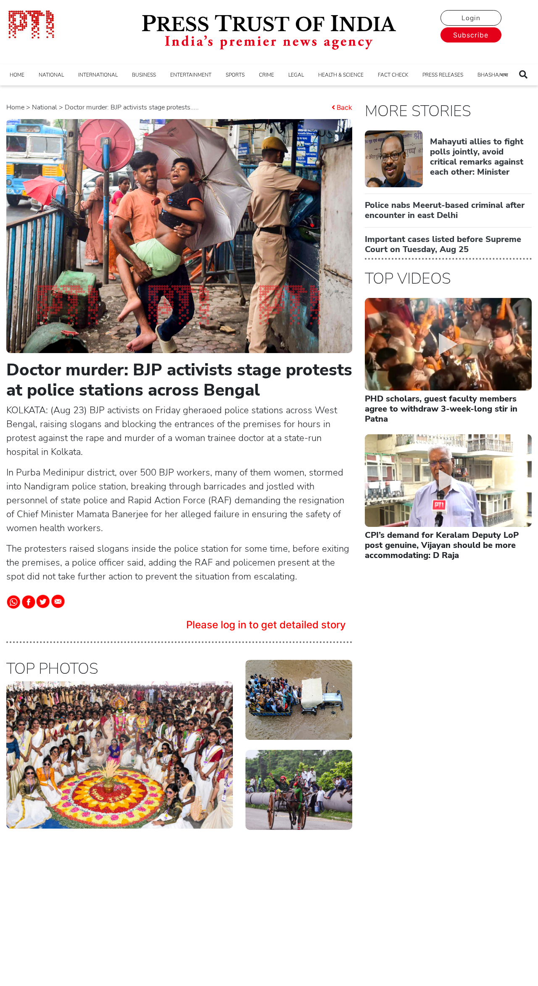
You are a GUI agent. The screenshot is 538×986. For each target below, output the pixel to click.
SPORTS (235, 75)
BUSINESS (144, 75)
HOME (17, 75)
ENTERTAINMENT (190, 75)
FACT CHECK (393, 75)
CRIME (266, 75)
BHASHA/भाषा (492, 75)
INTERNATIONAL (98, 75)
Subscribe (470, 35)
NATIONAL (51, 75)
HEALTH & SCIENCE (341, 75)
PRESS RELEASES (442, 75)
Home (15, 107)
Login (471, 18)
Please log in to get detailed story (266, 625)
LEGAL (296, 75)
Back (344, 107)
